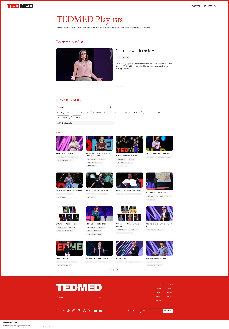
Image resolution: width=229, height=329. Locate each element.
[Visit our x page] (90, 310)
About (169, 288)
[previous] (107, 86)
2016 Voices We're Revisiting (67, 224)
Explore (158, 288)
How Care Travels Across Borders (69, 190)
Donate (169, 292)
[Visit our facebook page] (68, 310)
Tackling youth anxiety (135, 51)
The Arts (76, 117)
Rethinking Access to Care (156, 192)
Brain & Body (123, 57)
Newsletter (133, 311)
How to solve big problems (156, 258)
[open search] (215, 6)
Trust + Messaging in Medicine (157, 153)
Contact (169, 296)
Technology (63, 117)
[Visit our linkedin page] (79, 310)
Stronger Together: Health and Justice (127, 225)
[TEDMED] (20, 6)
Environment (100, 113)
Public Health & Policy (154, 113)
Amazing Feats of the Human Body (99, 190)
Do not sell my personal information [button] (47, 327)
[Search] (110, 106)
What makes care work (64, 153)
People (157, 296)
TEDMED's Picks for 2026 (96, 224)
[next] (122, 86)
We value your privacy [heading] (10, 322)
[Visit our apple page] (100, 310)
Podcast (158, 300)
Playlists (207, 6)
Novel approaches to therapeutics (99, 258)
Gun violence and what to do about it (159, 225)
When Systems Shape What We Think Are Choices (98, 154)
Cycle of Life (85, 113)
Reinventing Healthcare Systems (128, 190)
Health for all (121, 258)
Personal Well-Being (131, 113)
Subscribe (167, 311)
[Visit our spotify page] (84, 310)
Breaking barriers (62, 258)
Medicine (114, 113)
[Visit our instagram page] (73, 310)
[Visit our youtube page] (95, 310)
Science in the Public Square (127, 156)
